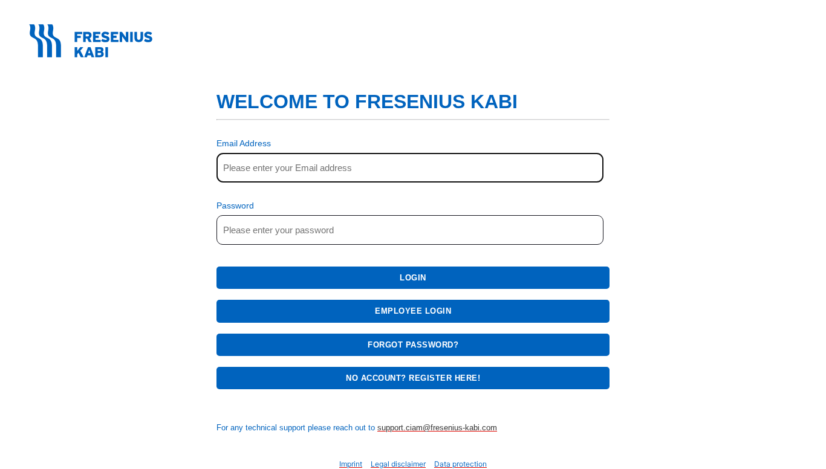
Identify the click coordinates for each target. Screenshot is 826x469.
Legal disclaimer (398, 463)
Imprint (350, 463)
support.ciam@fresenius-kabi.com (437, 427)
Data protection (460, 463)
